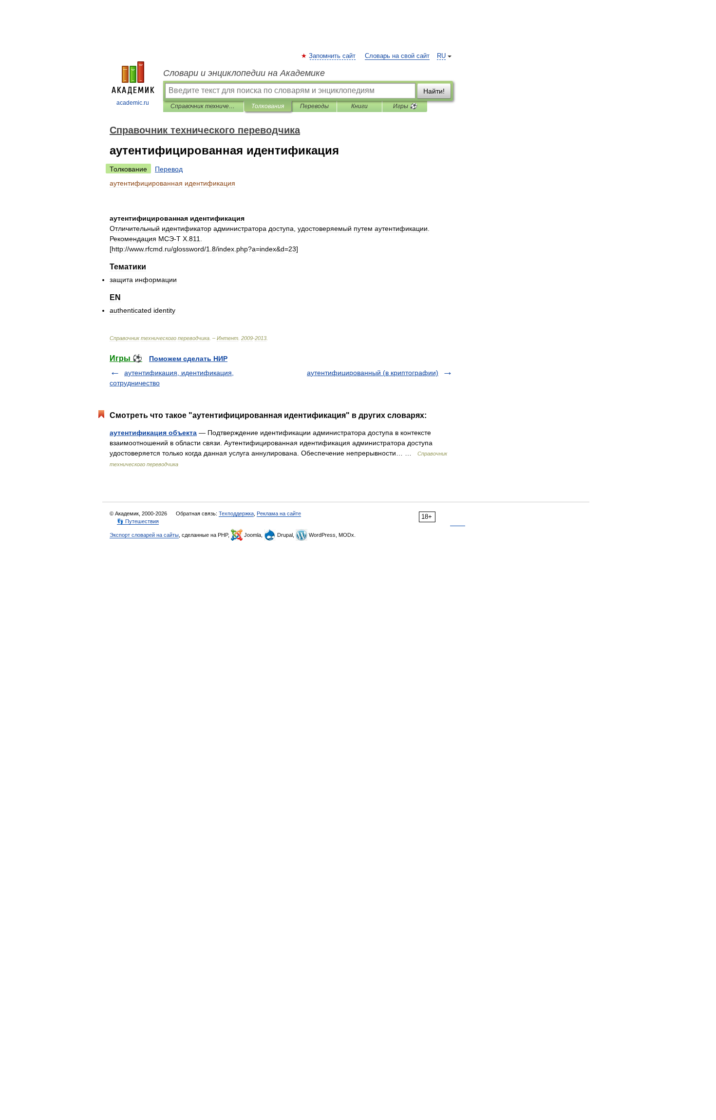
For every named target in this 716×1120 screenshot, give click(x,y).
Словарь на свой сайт (397, 56)
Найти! (434, 91)
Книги (359, 106)
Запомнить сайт (333, 56)
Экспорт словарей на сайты (144, 535)
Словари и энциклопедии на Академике (244, 73)
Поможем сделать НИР (188, 358)
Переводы (314, 106)
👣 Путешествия (138, 521)
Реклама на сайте (279, 513)
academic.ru (132, 102)
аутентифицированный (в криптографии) (372, 373)
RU (441, 56)
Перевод (169, 169)
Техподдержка (236, 513)
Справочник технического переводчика (203, 106)
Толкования (267, 106)
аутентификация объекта (153, 433)
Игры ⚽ (405, 106)
